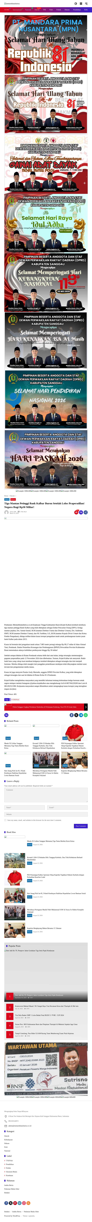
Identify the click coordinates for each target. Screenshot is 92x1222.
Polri (6, 1147)
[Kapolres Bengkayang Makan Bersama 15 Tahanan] (74, 760)
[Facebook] (72, 715)
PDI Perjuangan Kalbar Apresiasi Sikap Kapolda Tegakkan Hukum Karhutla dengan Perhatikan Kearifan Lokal (73, 746)
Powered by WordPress (12, 1216)
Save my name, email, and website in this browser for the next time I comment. (34, 820)
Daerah (7, 499)
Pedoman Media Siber (11, 1189)
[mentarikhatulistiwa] (12, 3)
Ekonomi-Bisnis (11, 1172)
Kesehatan (9, 1175)
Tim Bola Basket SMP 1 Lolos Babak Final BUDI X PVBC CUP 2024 (39, 1015)
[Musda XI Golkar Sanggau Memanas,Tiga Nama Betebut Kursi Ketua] (17, 732)
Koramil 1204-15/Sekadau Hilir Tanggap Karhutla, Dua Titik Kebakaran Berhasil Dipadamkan (44, 746)
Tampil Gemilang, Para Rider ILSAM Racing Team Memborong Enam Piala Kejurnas (44, 1033)
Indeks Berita (8, 1185)
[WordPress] (19, 1203)
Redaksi (7, 1193)
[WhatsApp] (86, 715)
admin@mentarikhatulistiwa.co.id (19, 1126)
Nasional (7, 1151)
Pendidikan (10, 1164)
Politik (8, 1168)
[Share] (86, 512)
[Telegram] (81, 715)
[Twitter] (76, 715)
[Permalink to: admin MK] (7, 512)
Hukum (13, 499)
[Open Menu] (81, 3)
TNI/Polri (16, 700)
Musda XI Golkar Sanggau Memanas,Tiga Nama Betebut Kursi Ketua (16, 746)
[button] (75, 3)
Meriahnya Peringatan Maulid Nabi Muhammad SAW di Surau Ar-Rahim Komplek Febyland (45, 773)
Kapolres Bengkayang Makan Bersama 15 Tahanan (74, 772)
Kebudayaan (8, 1140)
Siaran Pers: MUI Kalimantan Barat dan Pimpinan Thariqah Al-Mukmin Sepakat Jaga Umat (46, 1024)
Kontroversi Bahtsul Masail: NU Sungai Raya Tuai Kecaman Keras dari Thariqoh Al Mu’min (46, 1006)
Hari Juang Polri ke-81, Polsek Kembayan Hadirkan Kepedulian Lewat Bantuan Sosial (15, 773)
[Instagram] (24, 1203)
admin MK (13, 511)
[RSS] (28, 1203)
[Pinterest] (15, 1203)
